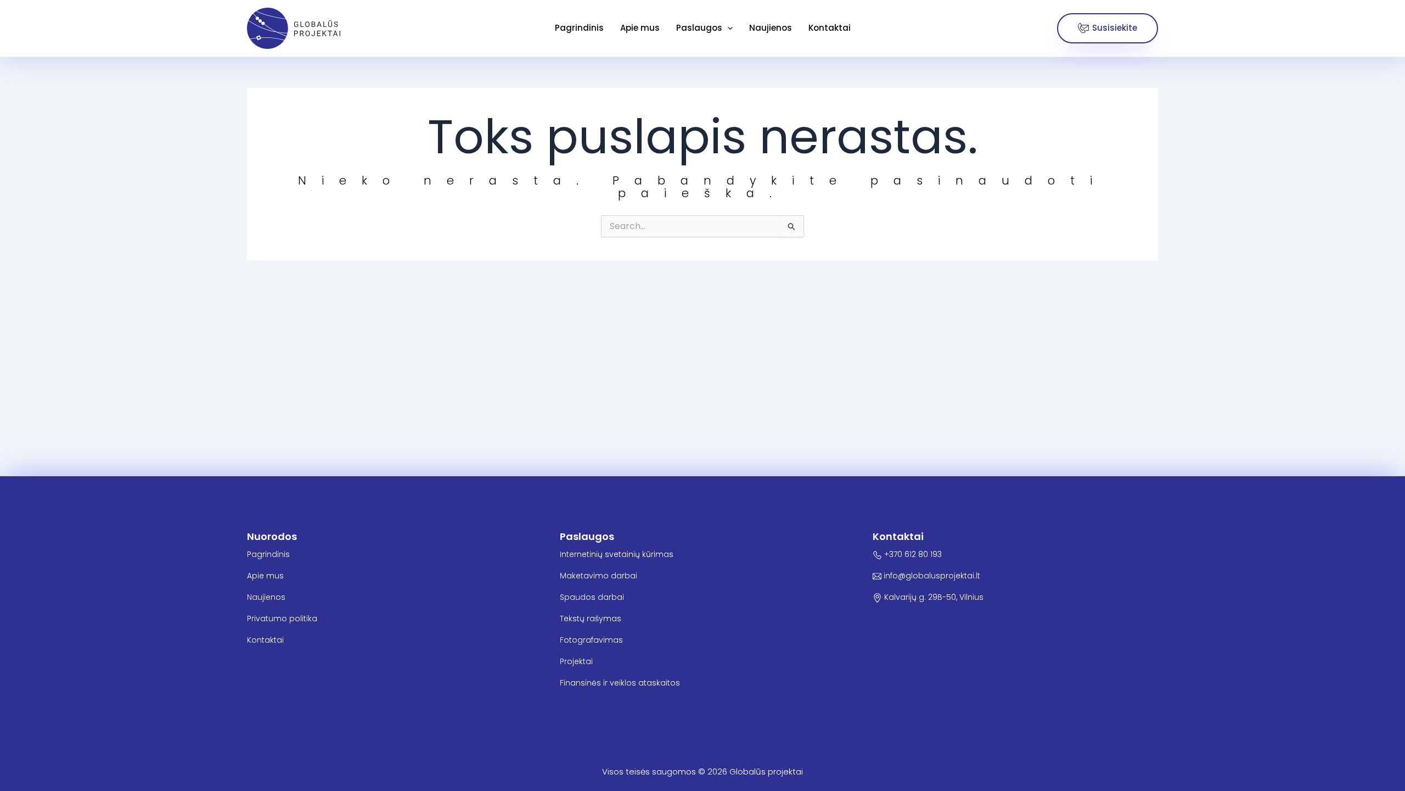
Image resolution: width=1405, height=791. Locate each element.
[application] (727, 28)
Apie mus (640, 28)
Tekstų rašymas (590, 618)
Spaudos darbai (592, 597)
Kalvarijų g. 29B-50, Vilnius (933, 597)
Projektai (576, 661)
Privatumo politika (282, 618)
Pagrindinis (579, 28)
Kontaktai (829, 28)
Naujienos (770, 28)
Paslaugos (699, 28)
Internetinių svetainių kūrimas (616, 554)
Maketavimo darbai (598, 575)
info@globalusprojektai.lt (930, 575)
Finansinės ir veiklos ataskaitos (620, 682)
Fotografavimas (591, 639)
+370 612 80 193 (912, 554)
